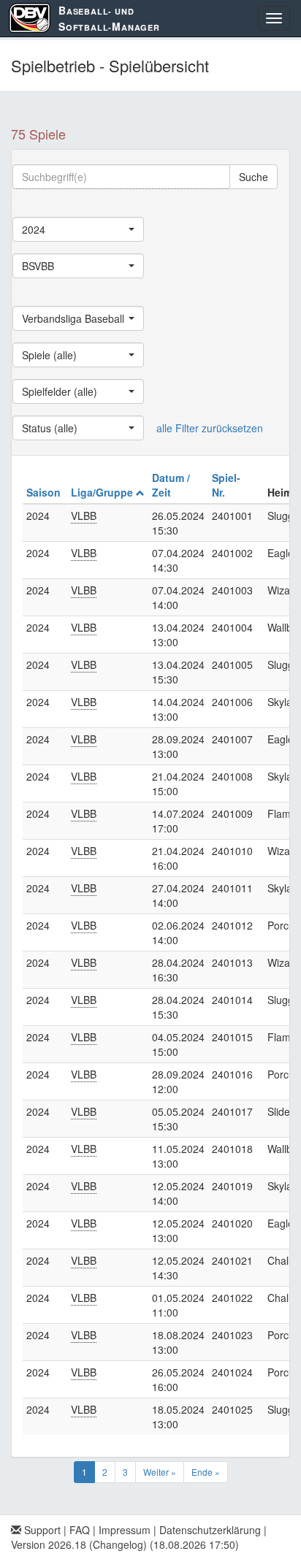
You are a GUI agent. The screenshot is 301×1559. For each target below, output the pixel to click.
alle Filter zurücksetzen (209, 428)
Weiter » (159, 1472)
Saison (45, 492)
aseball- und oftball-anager (109, 18)
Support (41, 1529)
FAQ (79, 1529)
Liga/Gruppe (103, 492)
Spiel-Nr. (226, 484)
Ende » (205, 1472)
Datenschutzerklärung (210, 1529)
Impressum (124, 1529)
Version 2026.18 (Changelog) (79, 1544)
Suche (253, 176)
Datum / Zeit (171, 484)
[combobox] (78, 229)
